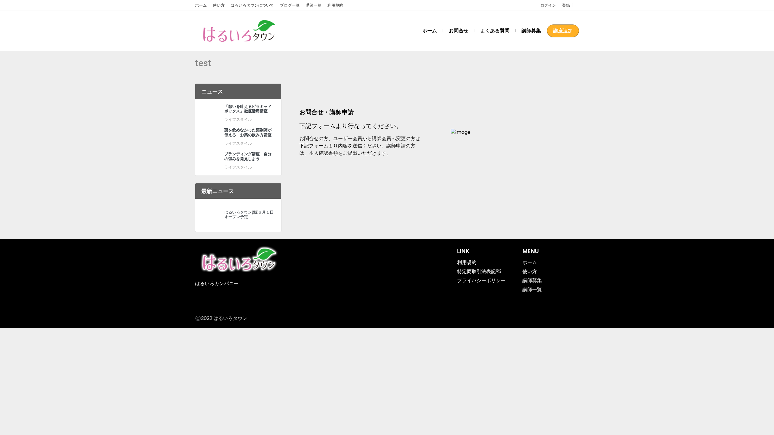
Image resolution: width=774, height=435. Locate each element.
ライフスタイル (238, 119)
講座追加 (563, 30)
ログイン (548, 5)
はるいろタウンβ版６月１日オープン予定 (249, 214)
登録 (566, 5)
